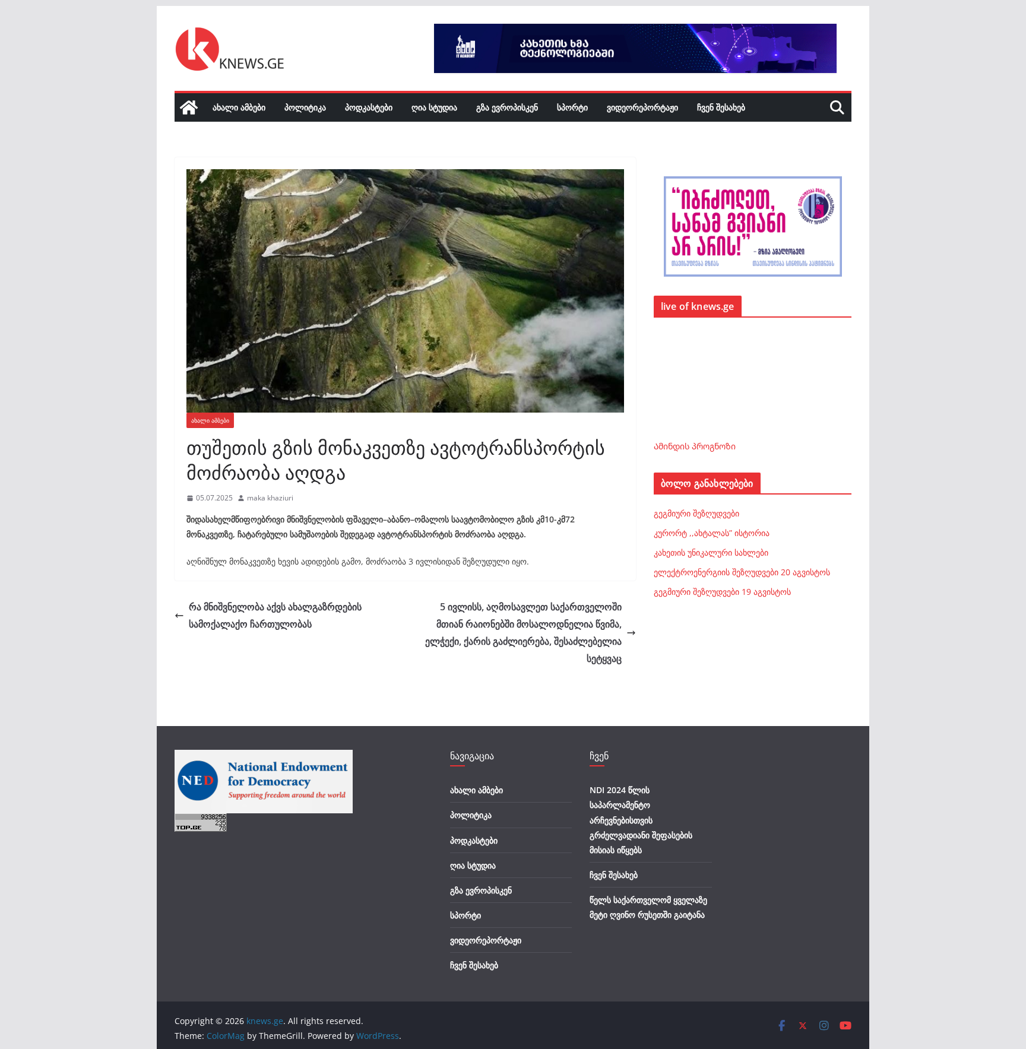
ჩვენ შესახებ (721, 107)
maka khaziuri (270, 498)
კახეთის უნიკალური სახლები (711, 552)
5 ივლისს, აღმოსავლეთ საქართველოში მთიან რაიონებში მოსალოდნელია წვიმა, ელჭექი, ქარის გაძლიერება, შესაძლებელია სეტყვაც (523, 632)
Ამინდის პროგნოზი (695, 446)
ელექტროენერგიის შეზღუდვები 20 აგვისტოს (742, 572)
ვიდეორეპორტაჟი (642, 107)
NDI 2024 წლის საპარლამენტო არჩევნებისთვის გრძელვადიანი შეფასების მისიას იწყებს (641, 819)
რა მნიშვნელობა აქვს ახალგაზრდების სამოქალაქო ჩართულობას (275, 615)
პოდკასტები (368, 107)
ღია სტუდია (434, 107)
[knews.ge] (189, 107)
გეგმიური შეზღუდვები (696, 513)
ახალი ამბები (239, 107)
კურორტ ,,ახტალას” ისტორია (712, 532)
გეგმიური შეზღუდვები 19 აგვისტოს (722, 591)
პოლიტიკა (305, 107)
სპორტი (572, 107)
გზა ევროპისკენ (507, 107)
